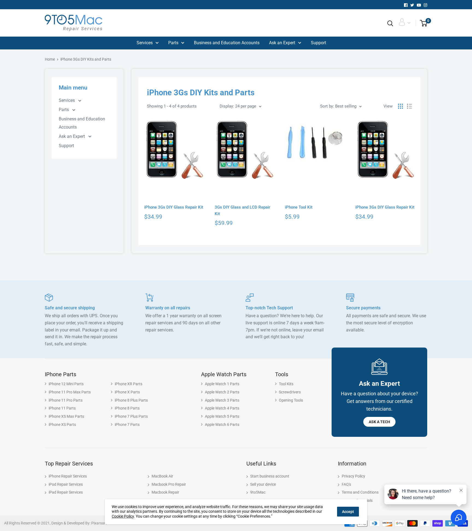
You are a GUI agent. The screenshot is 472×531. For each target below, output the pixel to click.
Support (318, 42)
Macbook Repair (165, 492)
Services (145, 42)
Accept (348, 511)
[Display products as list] (409, 106)
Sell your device (263, 484)
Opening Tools (291, 400)
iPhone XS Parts (62, 424)
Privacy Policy (353, 476)
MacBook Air (162, 476)
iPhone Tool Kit (298, 207)
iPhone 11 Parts (62, 408)
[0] (421, 23)
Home (50, 59)
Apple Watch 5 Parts (222, 416)
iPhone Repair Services (68, 476)
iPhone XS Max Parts (66, 416)
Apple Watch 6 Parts (222, 424)
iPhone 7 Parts (127, 424)
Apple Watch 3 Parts (222, 400)
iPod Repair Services (66, 484)
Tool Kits (286, 384)
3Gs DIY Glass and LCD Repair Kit (242, 210)
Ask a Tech (379, 422)
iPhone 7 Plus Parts (131, 416)
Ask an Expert (282, 42)
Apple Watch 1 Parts (222, 384)
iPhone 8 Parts (127, 408)
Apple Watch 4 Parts (222, 408)
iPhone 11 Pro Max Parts (70, 392)
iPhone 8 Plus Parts (131, 400)
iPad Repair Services (66, 492)
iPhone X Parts (127, 392)
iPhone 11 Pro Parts (65, 400)
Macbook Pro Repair (169, 484)
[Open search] (390, 23)
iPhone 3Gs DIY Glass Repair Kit (173, 207)
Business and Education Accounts (226, 42)
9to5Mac (258, 492)
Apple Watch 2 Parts (222, 392)
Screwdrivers (290, 392)
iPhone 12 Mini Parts (66, 384)
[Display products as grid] (400, 106)
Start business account (269, 476)
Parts (173, 42)
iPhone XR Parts (128, 384)
